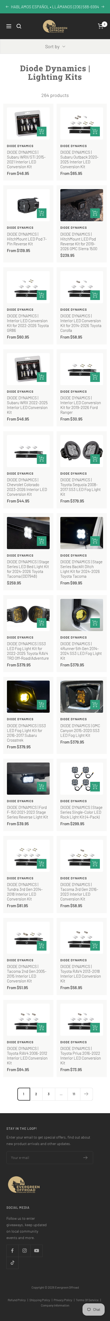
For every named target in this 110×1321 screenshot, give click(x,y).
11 (74, 1094)
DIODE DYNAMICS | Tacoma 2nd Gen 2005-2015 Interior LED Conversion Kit (26, 973)
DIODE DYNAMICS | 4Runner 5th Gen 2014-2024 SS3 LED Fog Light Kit (81, 650)
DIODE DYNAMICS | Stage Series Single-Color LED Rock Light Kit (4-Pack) (81, 812)
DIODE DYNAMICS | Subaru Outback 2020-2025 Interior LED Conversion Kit (79, 159)
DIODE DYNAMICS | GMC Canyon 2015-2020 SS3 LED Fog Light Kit (80, 730)
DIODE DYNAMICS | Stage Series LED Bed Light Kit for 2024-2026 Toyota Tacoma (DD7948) (28, 569)
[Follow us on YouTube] (36, 1251)
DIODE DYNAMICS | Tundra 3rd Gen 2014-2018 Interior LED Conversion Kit (25, 891)
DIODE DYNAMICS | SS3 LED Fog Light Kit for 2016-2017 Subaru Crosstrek (26, 732)
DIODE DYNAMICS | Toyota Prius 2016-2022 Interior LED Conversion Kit (80, 1055)
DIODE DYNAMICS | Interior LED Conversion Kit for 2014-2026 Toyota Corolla (80, 323)
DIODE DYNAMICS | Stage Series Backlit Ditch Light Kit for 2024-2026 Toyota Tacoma (81, 569)
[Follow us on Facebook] (12, 1251)
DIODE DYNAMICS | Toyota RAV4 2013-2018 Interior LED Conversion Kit (80, 973)
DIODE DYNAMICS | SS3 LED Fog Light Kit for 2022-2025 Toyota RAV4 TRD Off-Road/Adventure (28, 650)
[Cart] (101, 26)
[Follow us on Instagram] (24, 1251)
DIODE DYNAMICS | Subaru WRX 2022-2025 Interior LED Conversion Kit (27, 405)
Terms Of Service (88, 1300)
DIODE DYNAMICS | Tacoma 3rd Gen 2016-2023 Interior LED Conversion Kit (79, 891)
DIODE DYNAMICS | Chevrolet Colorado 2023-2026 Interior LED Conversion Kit (27, 487)
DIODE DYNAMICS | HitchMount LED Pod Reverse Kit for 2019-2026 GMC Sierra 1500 (78, 241)
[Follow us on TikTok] (12, 1263)
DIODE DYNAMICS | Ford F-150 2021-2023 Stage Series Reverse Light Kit (27, 812)
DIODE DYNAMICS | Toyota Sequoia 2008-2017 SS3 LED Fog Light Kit (80, 487)
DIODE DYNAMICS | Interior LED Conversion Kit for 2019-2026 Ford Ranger (80, 405)
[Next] (86, 1094)
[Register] (85, 1157)
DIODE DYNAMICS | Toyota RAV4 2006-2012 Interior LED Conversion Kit (27, 1055)
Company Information (55, 1305)
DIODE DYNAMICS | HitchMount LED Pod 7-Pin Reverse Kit (27, 239)
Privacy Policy (64, 1300)
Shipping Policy (40, 1300)
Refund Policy (18, 1300)
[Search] (19, 26)
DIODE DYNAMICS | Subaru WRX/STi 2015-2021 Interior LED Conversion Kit (26, 159)
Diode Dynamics (20, 146)
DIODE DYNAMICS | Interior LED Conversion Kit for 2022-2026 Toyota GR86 (28, 323)
